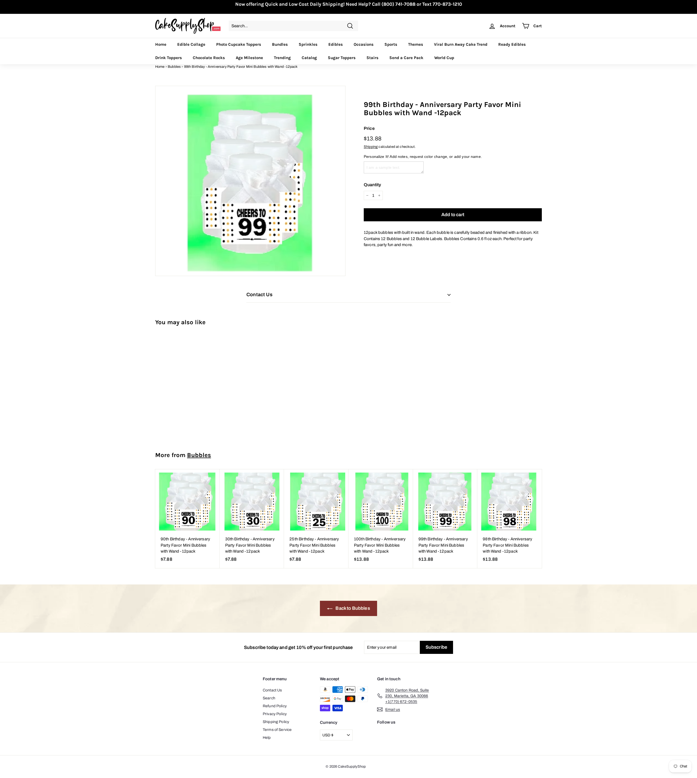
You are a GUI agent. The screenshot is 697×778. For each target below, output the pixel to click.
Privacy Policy (275, 714)
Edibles (335, 44)
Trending (282, 57)
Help (267, 738)
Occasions (364, 44)
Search (269, 698)
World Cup (444, 57)
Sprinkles (308, 44)
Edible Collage (191, 44)
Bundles (280, 44)
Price (369, 128)
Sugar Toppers (342, 57)
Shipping (371, 147)
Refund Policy (275, 706)
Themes (415, 44)
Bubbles (174, 67)
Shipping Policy (276, 722)
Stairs (372, 57)
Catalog (309, 57)
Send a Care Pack (406, 57)
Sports (390, 44)
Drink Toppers (168, 57)
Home (160, 44)
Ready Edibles (512, 44)
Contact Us (272, 690)
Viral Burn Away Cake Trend (460, 44)
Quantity (372, 184)
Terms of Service (277, 730)
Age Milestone (249, 57)
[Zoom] (250, 181)
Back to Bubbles (352, 608)
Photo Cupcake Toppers (238, 44)
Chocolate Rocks (209, 57)
